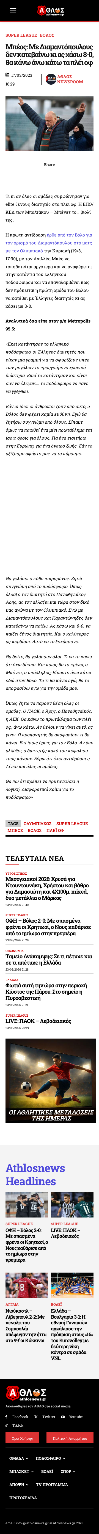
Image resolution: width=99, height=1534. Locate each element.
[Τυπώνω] (87, 176)
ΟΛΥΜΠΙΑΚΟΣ (37, 823)
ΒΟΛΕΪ (56, 1304)
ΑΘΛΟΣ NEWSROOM (70, 79)
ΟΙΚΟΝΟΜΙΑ (15, 951)
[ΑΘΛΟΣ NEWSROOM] (51, 79)
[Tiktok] (6, 1425)
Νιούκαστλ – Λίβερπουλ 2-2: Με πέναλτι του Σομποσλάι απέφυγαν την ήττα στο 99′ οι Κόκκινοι (26, 1325)
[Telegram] (62, 176)
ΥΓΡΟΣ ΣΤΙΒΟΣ (16, 873)
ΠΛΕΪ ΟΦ (55, 830)
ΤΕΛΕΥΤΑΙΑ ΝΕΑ (35, 858)
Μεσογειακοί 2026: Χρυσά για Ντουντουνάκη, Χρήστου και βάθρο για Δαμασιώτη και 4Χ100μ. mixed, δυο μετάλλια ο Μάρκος (47, 888)
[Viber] (49, 176)
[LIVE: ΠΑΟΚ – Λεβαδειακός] (72, 1204)
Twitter (48, 1416)
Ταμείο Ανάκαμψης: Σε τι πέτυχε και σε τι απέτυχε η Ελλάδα (49, 959)
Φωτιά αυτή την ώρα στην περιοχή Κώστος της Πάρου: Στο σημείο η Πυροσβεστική (46, 991)
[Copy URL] (74, 176)
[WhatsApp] (36, 176)
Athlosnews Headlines (35, 1174)
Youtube (76, 1416)
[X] (24, 176)
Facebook (20, 1416)
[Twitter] (36, 1417)
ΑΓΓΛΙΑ (12, 1304)
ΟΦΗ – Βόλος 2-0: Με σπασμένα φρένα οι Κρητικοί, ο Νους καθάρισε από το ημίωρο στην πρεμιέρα (48, 927)
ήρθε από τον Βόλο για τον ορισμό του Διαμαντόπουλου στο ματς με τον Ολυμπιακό (49, 242)
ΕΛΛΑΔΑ (12, 980)
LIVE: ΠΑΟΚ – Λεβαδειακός (38, 1020)
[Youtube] (63, 1417)
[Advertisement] (49, 516)
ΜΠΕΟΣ (15, 830)
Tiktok (17, 1425)
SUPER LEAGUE (21, 35)
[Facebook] (11, 176)
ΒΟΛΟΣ (47, 35)
